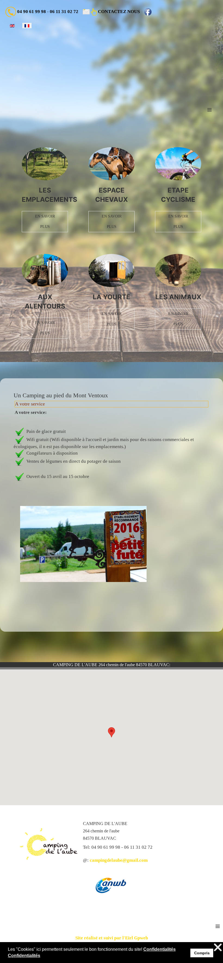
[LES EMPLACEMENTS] (45, 163)
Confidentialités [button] (159, 949)
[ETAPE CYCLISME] (178, 163)
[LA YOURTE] (111, 270)
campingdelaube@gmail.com (119, 860)
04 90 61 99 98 (31, 11)
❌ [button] (217, 947)
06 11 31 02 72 (64, 11)
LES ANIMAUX (178, 297)
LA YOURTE (111, 297)
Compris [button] (202, 953)
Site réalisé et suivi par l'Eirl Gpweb (111, 937)
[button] (111, 732)
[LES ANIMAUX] (178, 270)
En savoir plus (45, 221)
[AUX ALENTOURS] (45, 270)
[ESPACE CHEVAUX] (111, 163)
